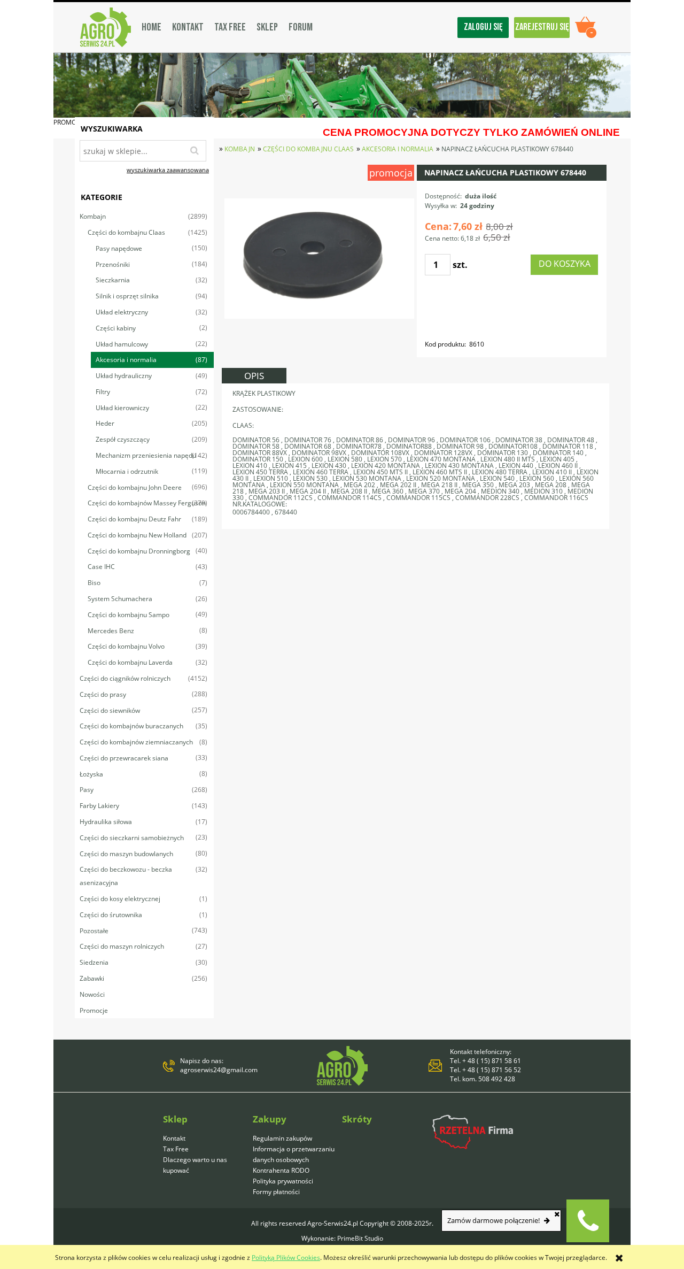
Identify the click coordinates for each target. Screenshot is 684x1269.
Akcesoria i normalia (126, 359)
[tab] (254, 375)
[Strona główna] (105, 27)
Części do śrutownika (111, 914)
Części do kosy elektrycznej (120, 898)
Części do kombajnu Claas (126, 232)
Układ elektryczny (122, 312)
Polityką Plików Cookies (286, 1257)
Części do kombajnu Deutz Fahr (134, 519)
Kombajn (93, 216)
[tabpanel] (415, 456)
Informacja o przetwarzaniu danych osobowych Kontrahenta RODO (294, 1159)
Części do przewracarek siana (124, 758)
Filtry (103, 391)
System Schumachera (120, 598)
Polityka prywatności (283, 1181)
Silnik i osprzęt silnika (127, 296)
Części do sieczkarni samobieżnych (132, 837)
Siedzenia (94, 962)
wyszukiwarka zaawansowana (168, 170)
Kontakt (174, 1138)
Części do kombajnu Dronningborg (139, 551)
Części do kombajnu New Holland (137, 535)
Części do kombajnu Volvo (126, 646)
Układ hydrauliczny (124, 375)
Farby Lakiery (99, 805)
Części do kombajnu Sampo (128, 614)
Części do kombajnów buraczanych (131, 725)
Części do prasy (103, 694)
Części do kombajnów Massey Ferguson (147, 502)
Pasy (87, 789)
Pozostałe (94, 930)
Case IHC (101, 566)
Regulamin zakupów (282, 1138)
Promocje (94, 1010)
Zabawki (92, 978)
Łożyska (91, 774)
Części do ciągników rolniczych (125, 678)
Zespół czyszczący (123, 439)
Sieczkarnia (113, 279)
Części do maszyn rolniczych (122, 946)
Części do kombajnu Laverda (130, 662)
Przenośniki (113, 264)
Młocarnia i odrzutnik (127, 471)
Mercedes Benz (111, 630)
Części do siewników (110, 710)
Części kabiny (116, 328)
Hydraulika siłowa (106, 821)
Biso (94, 582)
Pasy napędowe (119, 248)
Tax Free (176, 1148)
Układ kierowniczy (122, 407)
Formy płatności (276, 1191)
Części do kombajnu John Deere (135, 487)
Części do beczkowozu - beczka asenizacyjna (126, 876)
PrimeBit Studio (360, 1238)
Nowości (92, 994)
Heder (105, 423)
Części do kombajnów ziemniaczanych (136, 742)
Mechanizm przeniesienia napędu (146, 455)
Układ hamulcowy (122, 344)
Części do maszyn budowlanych (126, 853)
